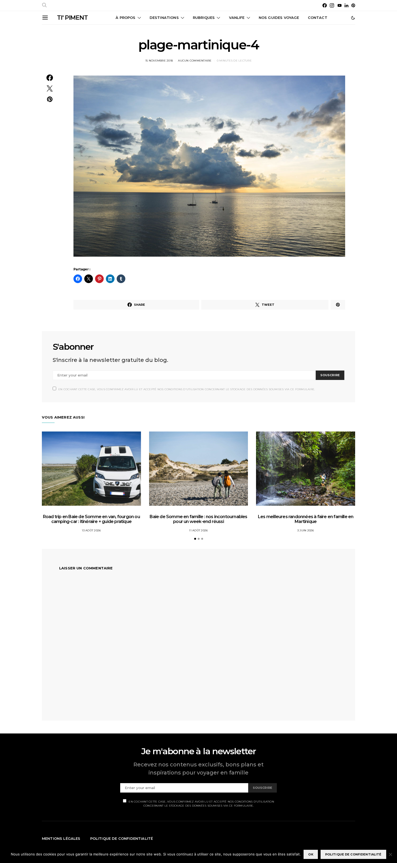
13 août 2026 (91, 530)
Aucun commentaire (194, 60)
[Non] (390, 854)
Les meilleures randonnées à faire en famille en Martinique (305, 519)
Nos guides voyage (279, 17)
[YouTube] (339, 5)
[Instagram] (332, 5)
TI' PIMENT (72, 17)
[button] (353, 18)
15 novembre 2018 (159, 60)
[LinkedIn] (346, 5)
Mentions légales (61, 838)
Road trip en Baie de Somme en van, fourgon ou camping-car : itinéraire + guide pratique (91, 519)
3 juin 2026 (305, 530)
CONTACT (317, 17)
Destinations (164, 17)
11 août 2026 (198, 530)
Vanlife (237, 17)
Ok (310, 854)
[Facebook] (324, 5)
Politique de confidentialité (121, 838)
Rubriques (204, 17)
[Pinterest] (353, 5)
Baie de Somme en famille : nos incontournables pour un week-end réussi (198, 519)
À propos (125, 17)
